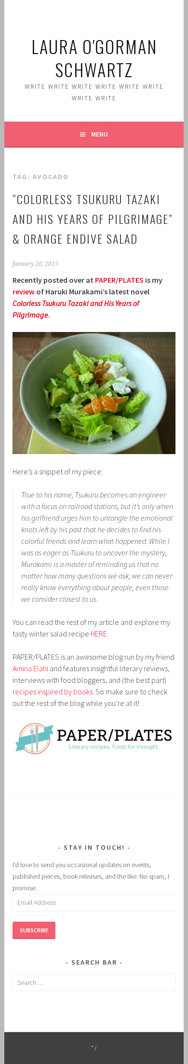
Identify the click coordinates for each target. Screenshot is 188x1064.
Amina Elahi (30, 668)
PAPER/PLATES (119, 280)
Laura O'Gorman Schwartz (94, 57)
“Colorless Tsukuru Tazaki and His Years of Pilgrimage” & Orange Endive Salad (93, 218)
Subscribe (34, 930)
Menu (99, 134)
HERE (99, 633)
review (24, 291)
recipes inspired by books (53, 691)
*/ (94, 1047)
